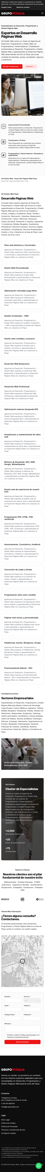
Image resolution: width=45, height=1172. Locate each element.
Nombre (7, 996)
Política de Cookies (8, 1123)
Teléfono (27, 1005)
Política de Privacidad (28, 1035)
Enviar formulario (22, 1042)
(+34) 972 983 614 (8, 1103)
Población (28, 1014)
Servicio (27, 996)
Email (6, 1005)
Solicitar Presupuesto (11, 66)
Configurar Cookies (8, 1133)
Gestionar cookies (23, 7)
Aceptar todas (6, 7)
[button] (22, 961)
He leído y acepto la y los (23, 1036)
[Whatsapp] (39, 1166)
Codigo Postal (9, 1014)
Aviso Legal (5, 1120)
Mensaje (8, 1023)
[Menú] (42, 13)
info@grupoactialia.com (10, 1107)
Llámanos (29, 66)
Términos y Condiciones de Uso (17, 1037)
